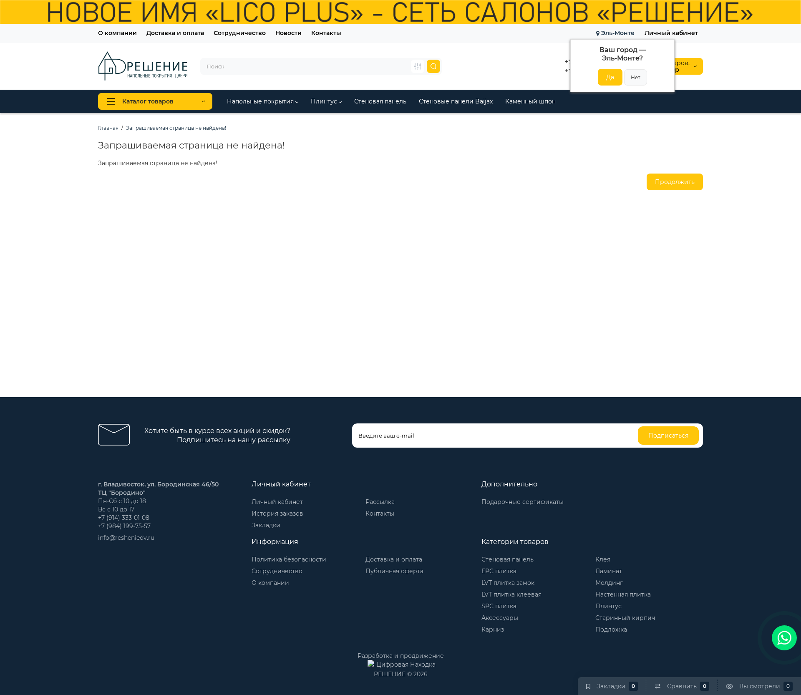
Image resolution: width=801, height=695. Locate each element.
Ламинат (608, 571)
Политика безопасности (289, 559)
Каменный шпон (530, 101)
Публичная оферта (394, 571)
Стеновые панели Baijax (456, 101)
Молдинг (609, 583)
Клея (602, 559)
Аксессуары (499, 618)
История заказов (277, 513)
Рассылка (380, 502)
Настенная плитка (623, 594)
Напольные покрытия (261, 101)
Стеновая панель (380, 101)
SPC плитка (498, 606)
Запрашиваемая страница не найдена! (176, 128)
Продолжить (675, 182)
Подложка (611, 629)
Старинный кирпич (625, 618)
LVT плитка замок (507, 583)
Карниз (492, 629)
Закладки (266, 525)
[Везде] (417, 66)
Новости (288, 33)
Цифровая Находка (406, 664)
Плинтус (325, 101)
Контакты (326, 33)
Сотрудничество (240, 33)
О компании (117, 33)
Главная (108, 128)
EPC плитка (498, 571)
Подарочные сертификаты (522, 502)
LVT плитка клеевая (511, 594)
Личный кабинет (671, 33)
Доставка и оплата (175, 33)
